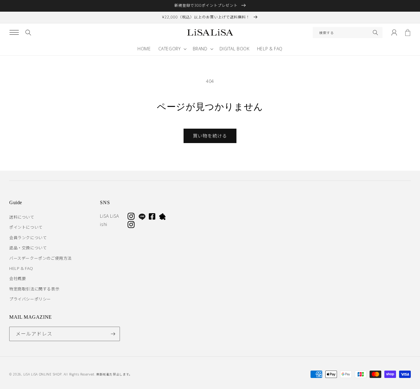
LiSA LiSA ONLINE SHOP (42, 374)
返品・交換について (28, 248)
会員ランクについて (28, 237)
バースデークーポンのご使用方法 (40, 258)
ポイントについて (26, 227)
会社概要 (17, 278)
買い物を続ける (210, 136)
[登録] (113, 334)
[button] (14, 32)
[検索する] (375, 32)
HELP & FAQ (21, 268)
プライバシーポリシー (30, 299)
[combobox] (347, 32)
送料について (21, 217)
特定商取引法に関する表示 (34, 289)
